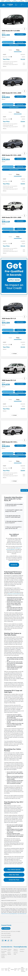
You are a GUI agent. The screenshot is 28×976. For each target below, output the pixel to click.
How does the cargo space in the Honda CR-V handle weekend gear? (12, 516)
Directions (22, 951)
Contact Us (14, 565)
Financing (17, 947)
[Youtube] (5, 940)
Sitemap (12, 969)
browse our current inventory (14, 593)
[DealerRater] (11, 940)
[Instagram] (2, 940)
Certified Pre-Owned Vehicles (4, 956)
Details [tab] (10, 50)
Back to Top (24, 490)
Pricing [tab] (17, 50)
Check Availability (20, 34)
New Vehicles (4, 949)
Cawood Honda (2, 969)
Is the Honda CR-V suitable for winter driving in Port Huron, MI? (13, 510)
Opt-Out (26, 969)
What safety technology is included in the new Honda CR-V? (13, 522)
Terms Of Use (9, 969)
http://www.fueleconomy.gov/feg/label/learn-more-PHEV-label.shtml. (14, 913)
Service (10, 947)
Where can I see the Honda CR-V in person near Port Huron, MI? (13, 527)
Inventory (4, 947)
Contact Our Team (14, 880)
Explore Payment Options (14, 45)
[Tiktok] (8, 940)
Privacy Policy (6, 969)
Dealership (23, 947)
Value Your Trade (20, 42)
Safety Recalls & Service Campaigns (23, 969)
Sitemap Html (15, 969)
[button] (24, 29)
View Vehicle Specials (14, 869)
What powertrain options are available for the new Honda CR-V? (14, 505)
